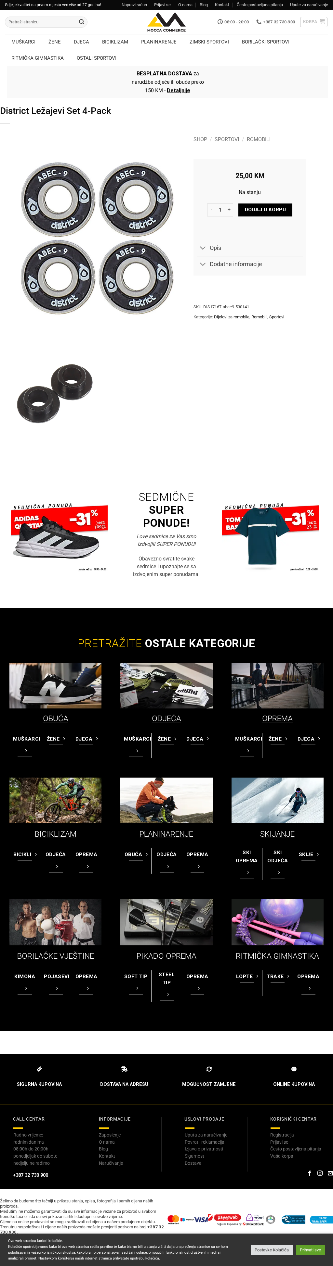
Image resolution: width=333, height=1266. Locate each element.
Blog (204, 4)
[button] (314, 22)
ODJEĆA (166, 718)
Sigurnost (194, 1156)
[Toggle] (203, 249)
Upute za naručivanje (309, 4)
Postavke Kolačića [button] (272, 1250)
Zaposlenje (110, 1134)
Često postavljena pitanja (295, 1148)
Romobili (259, 139)
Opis (215, 248)
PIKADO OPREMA (166, 956)
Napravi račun (134, 4)
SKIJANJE (277, 834)
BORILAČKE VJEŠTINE (55, 956)
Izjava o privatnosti (204, 1148)
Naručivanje (111, 1163)
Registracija (282, 1134)
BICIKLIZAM (55, 834)
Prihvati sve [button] (310, 1250)
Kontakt (222, 4)
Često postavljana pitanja (260, 4)
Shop (200, 139)
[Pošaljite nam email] (330, 1173)
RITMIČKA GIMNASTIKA (277, 956)
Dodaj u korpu (265, 210)
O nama (185, 4)
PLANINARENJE (166, 834)
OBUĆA (55, 718)
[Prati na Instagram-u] (320, 1173)
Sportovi (227, 139)
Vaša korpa (281, 1156)
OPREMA (277, 718)
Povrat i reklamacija (204, 1142)
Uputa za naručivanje (206, 1134)
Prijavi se (162, 4)
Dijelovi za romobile (231, 316)
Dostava (193, 1163)
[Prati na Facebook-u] (309, 1173)
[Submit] (81, 22)
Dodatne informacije (236, 264)
